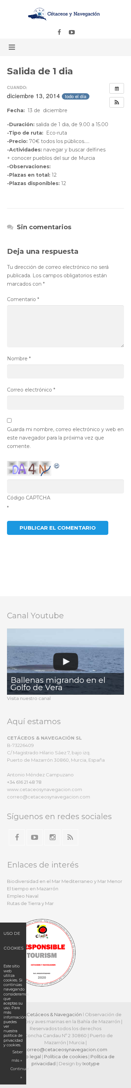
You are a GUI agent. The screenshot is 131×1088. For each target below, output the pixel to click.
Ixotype (91, 1063)
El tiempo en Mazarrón (32, 888)
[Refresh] (57, 465)
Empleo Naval (22, 896)
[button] (117, 102)
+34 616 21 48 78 (24, 782)
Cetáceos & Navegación (54, 1014)
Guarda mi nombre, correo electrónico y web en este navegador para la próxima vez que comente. (65, 437)
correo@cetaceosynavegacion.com (65, 1049)
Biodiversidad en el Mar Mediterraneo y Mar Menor (64, 881)
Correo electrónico (31, 390)
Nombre (19, 358)
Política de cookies (65, 1056)
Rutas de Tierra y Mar (30, 903)
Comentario (23, 299)
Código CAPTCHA (28, 498)
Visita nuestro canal (29, 698)
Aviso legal (29, 1056)
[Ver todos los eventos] (116, 88)
